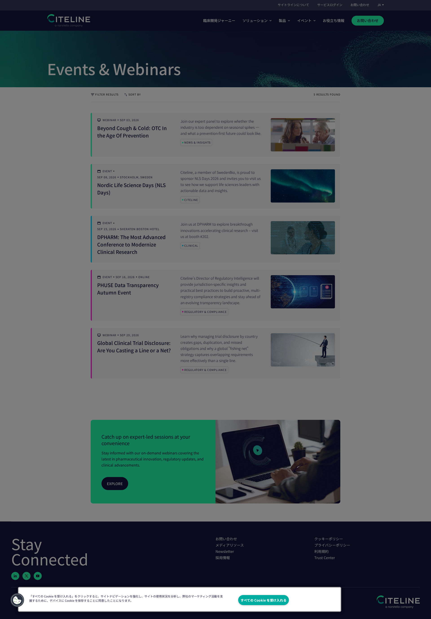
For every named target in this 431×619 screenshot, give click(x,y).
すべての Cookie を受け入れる (263, 600)
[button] (17, 600)
